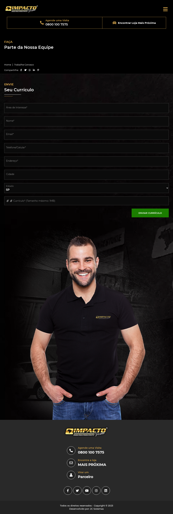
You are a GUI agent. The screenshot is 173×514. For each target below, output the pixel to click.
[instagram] (96, 490)
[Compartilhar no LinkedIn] (34, 70)
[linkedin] (106, 490)
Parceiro (85, 477)
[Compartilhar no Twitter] (25, 70)
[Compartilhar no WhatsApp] (29, 70)
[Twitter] (77, 490)
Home (7, 64)
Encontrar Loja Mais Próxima (137, 22)
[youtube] (87, 490)
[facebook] (68, 490)
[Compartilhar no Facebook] (21, 70)
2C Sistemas (97, 508)
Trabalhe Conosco (24, 64)
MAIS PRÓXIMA (92, 465)
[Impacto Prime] (21, 13)
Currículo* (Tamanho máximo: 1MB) (34, 200)
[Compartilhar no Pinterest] (38, 70)
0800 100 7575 (91, 452)
